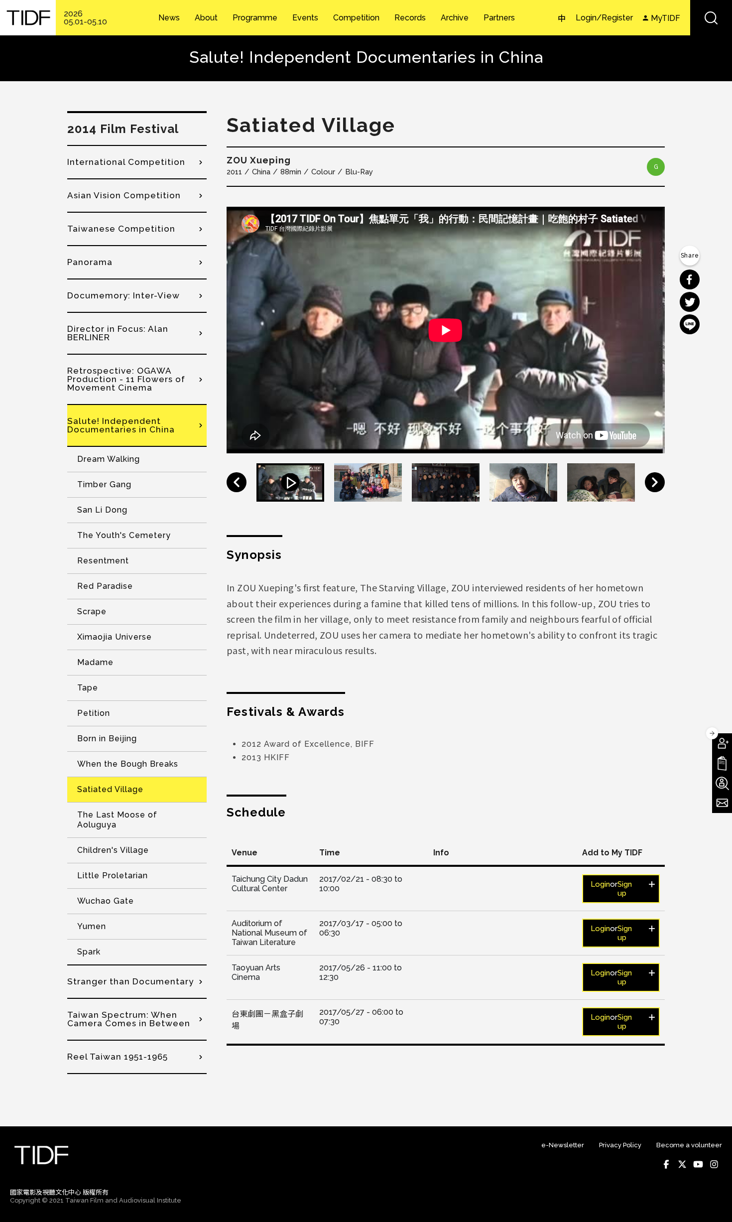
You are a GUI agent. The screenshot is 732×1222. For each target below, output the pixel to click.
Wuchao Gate (105, 901)
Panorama (90, 262)
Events (305, 18)
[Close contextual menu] (712, 733)
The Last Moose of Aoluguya (117, 819)
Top (712, 1201)
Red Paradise (105, 586)
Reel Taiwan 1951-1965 (117, 1057)
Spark (89, 951)
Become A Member (722, 743)
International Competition (126, 162)
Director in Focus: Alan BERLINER (117, 333)
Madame (95, 662)
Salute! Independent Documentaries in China (121, 425)
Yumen (91, 926)
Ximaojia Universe (114, 637)
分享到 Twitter (690, 302)
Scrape (92, 611)
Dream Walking (108, 459)
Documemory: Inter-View (123, 295)
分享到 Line (690, 324)
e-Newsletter (562, 1145)
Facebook (666, 1164)
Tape (87, 687)
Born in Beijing (107, 738)
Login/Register (604, 17)
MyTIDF (665, 18)
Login (600, 884)
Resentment (103, 560)
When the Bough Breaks (127, 764)
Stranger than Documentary (130, 981)
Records (410, 18)
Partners (499, 18)
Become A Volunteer (722, 783)
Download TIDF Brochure (722, 763)
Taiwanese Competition (121, 229)
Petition (93, 713)
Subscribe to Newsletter (722, 803)
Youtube (698, 1164)
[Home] (28, 17)
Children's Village (113, 850)
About (206, 18)
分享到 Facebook (690, 279)
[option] (446, 330)
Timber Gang (104, 484)
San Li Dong (102, 510)
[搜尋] (711, 17)
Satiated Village (110, 789)
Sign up (624, 889)
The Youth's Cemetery (124, 535)
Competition (356, 18)
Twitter (682, 1164)
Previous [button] (236, 482)
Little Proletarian (112, 875)
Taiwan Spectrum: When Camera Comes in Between (128, 1019)
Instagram (714, 1164)
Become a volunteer (689, 1145)
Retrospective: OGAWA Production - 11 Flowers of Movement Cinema (126, 379)
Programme (255, 18)
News (169, 18)
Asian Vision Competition (124, 195)
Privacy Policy (620, 1145)
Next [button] (655, 482)
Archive (455, 18)
